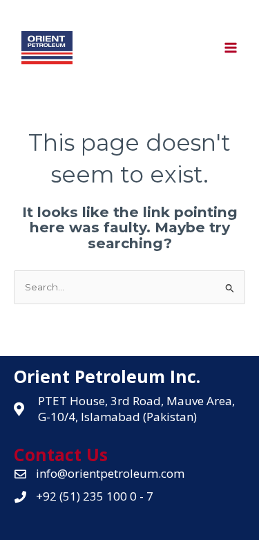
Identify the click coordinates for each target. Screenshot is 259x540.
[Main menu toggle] (231, 48)
